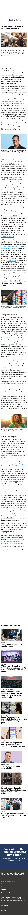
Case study (3, 689)
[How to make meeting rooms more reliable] (11, 756)
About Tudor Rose (4, 905)
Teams (7, 764)
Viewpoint (4, 24)
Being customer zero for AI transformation (11, 645)
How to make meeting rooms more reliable (12, 767)
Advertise (3, 889)
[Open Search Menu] (26, 19)
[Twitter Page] (4, 892)
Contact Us (4, 884)
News (2, 740)
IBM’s (12, 465)
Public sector (10, 689)
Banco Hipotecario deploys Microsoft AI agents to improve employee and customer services (13, 791)
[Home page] (14, 20)
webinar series (18, 543)
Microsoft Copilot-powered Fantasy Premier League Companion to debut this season (14, 744)
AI (6, 642)
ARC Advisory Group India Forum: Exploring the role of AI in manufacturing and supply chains (13, 669)
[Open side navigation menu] (1, 19)
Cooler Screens (11, 260)
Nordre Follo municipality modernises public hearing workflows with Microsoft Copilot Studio (11, 694)
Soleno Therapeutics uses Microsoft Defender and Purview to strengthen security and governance (14, 720)
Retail (9, 24)
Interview (3, 764)
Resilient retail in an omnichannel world (10, 542)
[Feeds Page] (9, 892)
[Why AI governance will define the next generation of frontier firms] (11, 804)
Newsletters (4, 887)
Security (9, 715)
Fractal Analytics (6, 340)
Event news (3, 664)
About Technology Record (8, 881)
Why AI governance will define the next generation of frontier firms (13, 815)
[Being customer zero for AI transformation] (11, 634)
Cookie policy (3, 913)
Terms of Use (3, 908)
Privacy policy (3, 910)
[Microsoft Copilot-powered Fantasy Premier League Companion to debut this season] (11, 733)
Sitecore (8, 186)
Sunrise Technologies (7, 236)
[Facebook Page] (1, 892)
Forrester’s (12, 247)
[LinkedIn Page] (6, 892)
